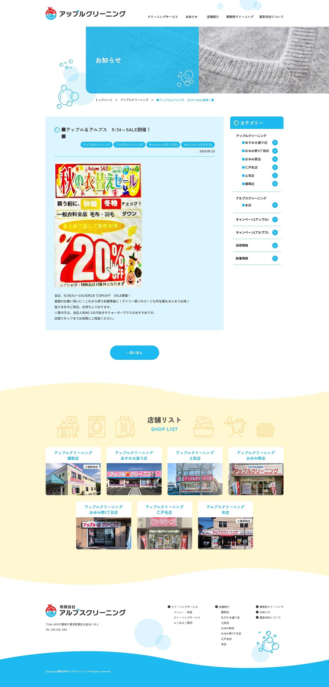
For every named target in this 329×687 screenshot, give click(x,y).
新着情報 (242, 258)
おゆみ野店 (253, 159)
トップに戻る (320, 679)
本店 (248, 205)
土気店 (250, 175)
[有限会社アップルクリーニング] (85, 13)
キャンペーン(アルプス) (252, 232)
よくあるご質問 (183, 623)
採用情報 (242, 245)
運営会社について (271, 17)
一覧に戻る (134, 352)
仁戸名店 (251, 167)
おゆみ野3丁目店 (257, 150)
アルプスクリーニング (251, 198)
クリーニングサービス (163, 17)
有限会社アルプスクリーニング (85, 610)
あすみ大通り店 (256, 142)
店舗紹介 (213, 17)
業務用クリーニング (240, 17)
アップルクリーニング (251, 135)
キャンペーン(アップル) (252, 219)
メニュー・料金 (183, 612)
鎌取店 (250, 183)
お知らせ (191, 17)
